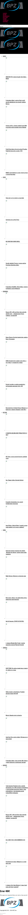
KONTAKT (5, 21)
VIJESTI (5, 13)
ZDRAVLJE (5, 20)
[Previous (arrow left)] (0, 914)
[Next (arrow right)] (2, 914)
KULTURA (5, 17)
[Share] (2, 913)
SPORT (4, 14)
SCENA (4, 19)
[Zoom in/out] (4, 913)
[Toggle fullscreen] (3, 913)
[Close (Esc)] (0, 913)
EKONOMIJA (6, 16)
